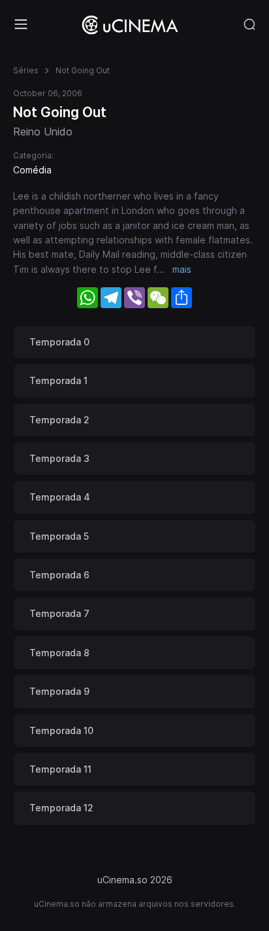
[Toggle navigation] (21, 24)
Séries (26, 70)
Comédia (32, 169)
